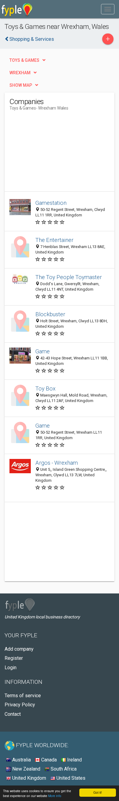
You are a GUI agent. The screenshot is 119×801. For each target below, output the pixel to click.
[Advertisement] (55, 153)
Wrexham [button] (20, 72)
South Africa (63, 769)
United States (70, 778)
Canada (48, 760)
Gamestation (51, 203)
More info (54, 795)
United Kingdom (28, 778)
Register (14, 658)
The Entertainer (54, 240)
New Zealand (25, 769)
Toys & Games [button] (24, 60)
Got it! (97, 792)
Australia (21, 760)
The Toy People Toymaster (68, 277)
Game (42, 351)
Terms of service (23, 695)
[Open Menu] (107, 9)
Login (10, 667)
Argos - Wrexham (56, 463)
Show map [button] (20, 85)
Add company (19, 649)
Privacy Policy (20, 705)
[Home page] (17, 9)
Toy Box (45, 388)
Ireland (74, 760)
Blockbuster (50, 314)
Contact (13, 714)
